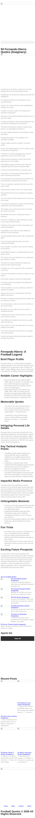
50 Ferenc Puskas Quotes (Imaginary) (13, 624)
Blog (13, 806)
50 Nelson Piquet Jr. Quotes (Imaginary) (7, 753)
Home (6, 806)
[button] (17, 42)
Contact (21, 806)
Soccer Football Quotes (8, 577)
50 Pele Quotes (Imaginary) (20, 597)
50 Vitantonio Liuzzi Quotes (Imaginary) (24, 703)
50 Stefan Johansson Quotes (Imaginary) (25, 753)
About (29, 806)
